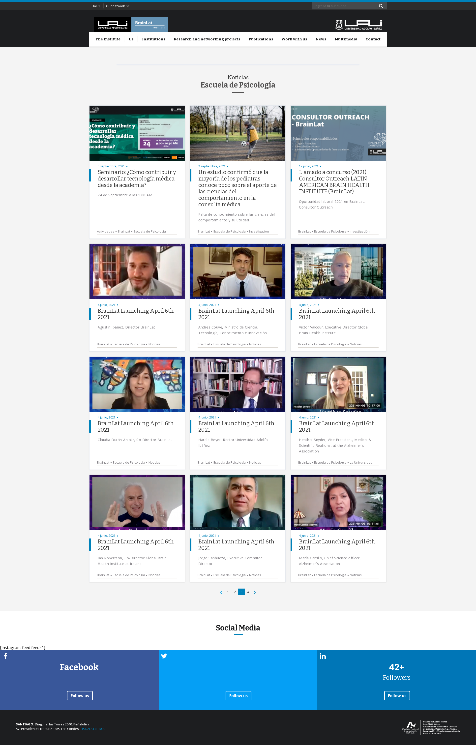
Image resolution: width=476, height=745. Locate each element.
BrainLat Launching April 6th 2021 (136, 314)
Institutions (153, 39)
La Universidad (361, 462)
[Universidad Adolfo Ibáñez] (358, 24)
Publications (261, 39)
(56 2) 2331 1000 (93, 728)
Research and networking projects (207, 39)
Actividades (105, 231)
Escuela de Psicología (150, 231)
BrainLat (124, 231)
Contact (373, 39)
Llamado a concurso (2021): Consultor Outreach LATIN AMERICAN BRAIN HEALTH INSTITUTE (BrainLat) (334, 182)
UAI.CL (96, 6)
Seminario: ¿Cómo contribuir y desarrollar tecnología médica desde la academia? (137, 178)
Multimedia (346, 39)
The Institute (107, 39)
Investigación (259, 231)
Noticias (154, 344)
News (321, 39)
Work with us (294, 39)
